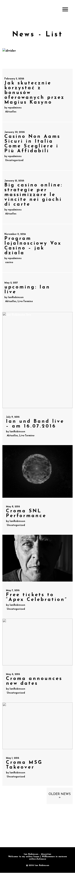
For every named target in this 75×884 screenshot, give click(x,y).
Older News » (60, 796)
